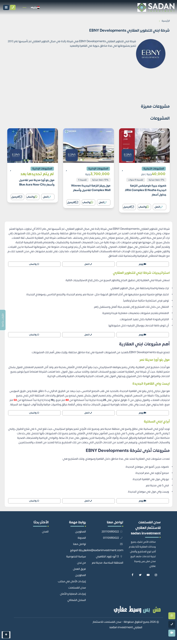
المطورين (80, 531)
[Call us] (13, 7)
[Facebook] (132, 575)
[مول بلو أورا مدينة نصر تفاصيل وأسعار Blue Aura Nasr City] (32, 165)
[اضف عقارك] (19, 7)
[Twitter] (140, 575)
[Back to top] (6, 634)
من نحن (81, 562)
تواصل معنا (79, 544)
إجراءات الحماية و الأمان (73, 594)
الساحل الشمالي (76, 600)
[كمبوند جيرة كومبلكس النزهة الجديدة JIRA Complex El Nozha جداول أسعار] (144, 170)
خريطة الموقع (78, 550)
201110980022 (110, 531)
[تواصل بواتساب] (171, 615)
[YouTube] (148, 575)
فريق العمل (79, 569)
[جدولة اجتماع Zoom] (171, 633)
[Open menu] (6, 7)
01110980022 (111, 538)
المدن (45, 531)
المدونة (82, 538)
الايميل (127, 207)
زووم (141, 264)
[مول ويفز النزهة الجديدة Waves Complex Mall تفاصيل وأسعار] (88, 168)
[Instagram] (156, 575)
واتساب (142, 207)
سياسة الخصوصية (76, 556)
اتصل (157, 207)
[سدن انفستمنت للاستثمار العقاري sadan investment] (108, 7)
